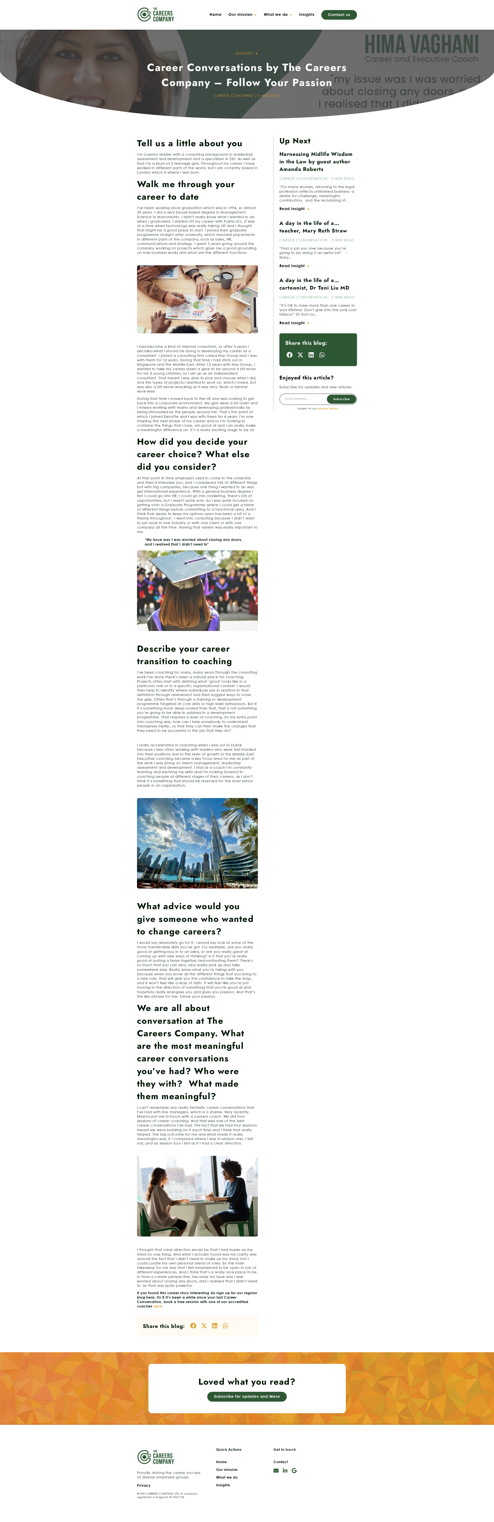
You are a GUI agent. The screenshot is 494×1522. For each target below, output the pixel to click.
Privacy (144, 1485)
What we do (227, 1477)
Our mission (227, 1470)
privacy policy (328, 408)
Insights (223, 1485)
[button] (242, 15)
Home (221, 1462)
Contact (280, 1462)
